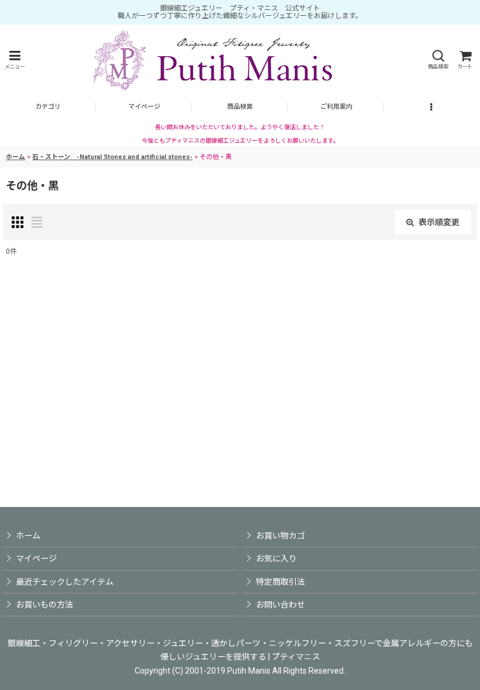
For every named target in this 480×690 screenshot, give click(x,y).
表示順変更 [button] (439, 222)
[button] (14, 60)
